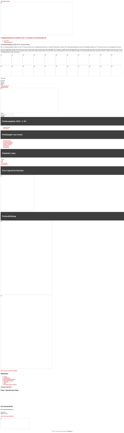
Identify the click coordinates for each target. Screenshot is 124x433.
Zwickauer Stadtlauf (7, 142)
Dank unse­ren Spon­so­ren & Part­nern (9, 370)
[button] (62, 80)
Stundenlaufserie (7, 140)
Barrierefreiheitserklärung (9, 379)
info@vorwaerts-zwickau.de (7, 416)
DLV (2, 161)
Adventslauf (6, 145)
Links (4, 383)
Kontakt (5, 376)
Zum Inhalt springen (5, 1)
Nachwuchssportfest (7, 143)
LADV (2, 159)
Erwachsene (6, 128)
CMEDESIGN (69, 431)
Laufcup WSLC (4, 164)
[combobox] (7, 114)
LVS (2, 160)
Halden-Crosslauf (7, 144)
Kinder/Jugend (6, 127)
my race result (4, 163)
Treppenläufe (6, 147)
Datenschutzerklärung (8, 380)
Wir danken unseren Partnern (10, 384)
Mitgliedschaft (6, 378)
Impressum (5, 381)
